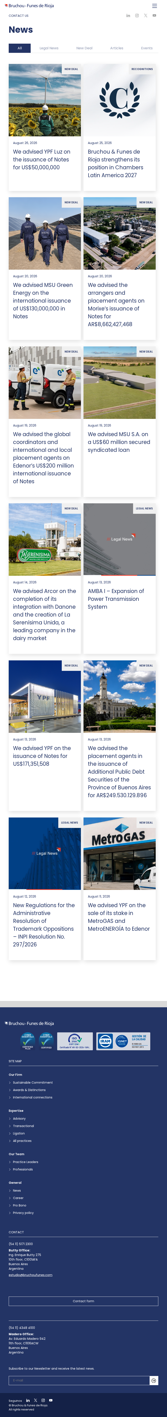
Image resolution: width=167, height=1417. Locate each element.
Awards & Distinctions (29, 1090)
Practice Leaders (25, 1162)
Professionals (23, 1169)
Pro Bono (19, 1205)
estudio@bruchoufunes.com (30, 1275)
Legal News (49, 48)
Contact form (83, 1301)
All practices (22, 1141)
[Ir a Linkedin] (26, 1400)
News (17, 1190)
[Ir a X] (33, 1400)
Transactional (23, 1126)
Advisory (19, 1118)
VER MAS (83, 980)
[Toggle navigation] (154, 6)
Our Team (16, 1154)
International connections (32, 1097)
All (20, 48)
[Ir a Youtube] (48, 1400)
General (15, 1183)
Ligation (19, 1133)
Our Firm (15, 1075)
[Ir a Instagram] (41, 1400)
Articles (116, 48)
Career (18, 1198)
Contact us (18, 16)
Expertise (16, 1111)
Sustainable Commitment (33, 1082)
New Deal (84, 48)
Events (147, 48)
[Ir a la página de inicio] (29, 1023)
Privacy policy (23, 1213)
